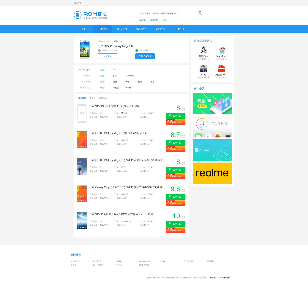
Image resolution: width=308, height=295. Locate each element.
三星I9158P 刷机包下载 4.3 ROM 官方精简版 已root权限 (121, 214)
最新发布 (103, 98)
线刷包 (128, 87)
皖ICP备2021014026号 (189, 277)
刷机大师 (77, 3)
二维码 (119, 265)
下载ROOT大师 (145, 56)
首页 (83, 29)
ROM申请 (180, 29)
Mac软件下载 (144, 261)
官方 (115, 76)
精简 (140, 82)
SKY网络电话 (144, 265)
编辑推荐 (82, 98)
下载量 (92, 98)
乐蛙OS (142, 20)
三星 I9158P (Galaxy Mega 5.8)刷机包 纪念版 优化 (118, 133)
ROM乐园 (75, 261)
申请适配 (107, 56)
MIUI (165, 20)
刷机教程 (160, 29)
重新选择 (118, 41)
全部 (102, 70)
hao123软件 (98, 265)
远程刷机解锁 (176, 122)
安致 (163, 261)
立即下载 (177, 116)
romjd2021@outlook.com (220, 277)
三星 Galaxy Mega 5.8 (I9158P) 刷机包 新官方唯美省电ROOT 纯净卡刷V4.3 (128, 187)
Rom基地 (90, 15)
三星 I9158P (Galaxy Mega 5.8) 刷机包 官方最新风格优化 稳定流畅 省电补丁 (128, 160)
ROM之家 (97, 261)
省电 (152, 82)
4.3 (114, 70)
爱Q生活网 (188, 261)
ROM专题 (122, 29)
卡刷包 (116, 87)
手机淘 (73, 265)
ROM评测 (141, 29)
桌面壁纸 (210, 261)
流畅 (115, 82)
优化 (127, 82)
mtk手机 (119, 261)
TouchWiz (129, 76)
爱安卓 (124, 113)
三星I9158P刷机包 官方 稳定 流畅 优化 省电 (114, 106)
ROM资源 (103, 29)
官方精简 (154, 20)
